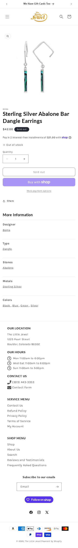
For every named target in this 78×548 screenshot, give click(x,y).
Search (12, 454)
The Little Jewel (33, 541)
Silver (34, 305)
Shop (11, 444)
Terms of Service (19, 421)
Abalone (8, 267)
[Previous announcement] (7, 4)
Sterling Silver (12, 286)
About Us (13, 449)
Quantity (8, 151)
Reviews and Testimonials (25, 460)
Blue (15, 305)
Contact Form (22, 387)
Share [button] (10, 200)
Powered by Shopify (51, 541)
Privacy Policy (16, 415)
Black (7, 305)
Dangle (7, 249)
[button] (7, 17)
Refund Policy (16, 410)
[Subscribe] (57, 486)
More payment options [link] (39, 191)
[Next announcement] (71, 4)
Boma (6, 230)
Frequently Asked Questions (27, 465)
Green (24, 305)
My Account (15, 426)
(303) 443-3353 (23, 382)
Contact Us (15, 405)
